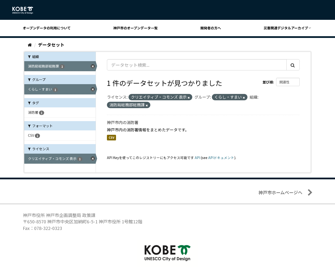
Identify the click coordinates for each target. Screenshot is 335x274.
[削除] (189, 97)
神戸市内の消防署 (122, 122)
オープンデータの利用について (47, 27)
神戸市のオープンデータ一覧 (135, 27)
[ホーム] (30, 44)
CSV (111, 138)
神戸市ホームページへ (280, 192)
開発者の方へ (210, 27)
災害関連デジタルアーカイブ (286, 27)
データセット (51, 44)
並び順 (268, 82)
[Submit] (293, 64)
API (197, 157)
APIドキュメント (221, 157)
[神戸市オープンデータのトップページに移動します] (25, 10)
